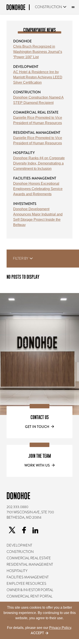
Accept (37, 632)
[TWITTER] (12, 530)
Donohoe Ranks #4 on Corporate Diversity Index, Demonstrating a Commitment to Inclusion (39, 163)
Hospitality (24, 152)
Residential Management (36, 132)
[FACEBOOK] (24, 530)
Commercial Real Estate (35, 112)
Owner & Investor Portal (30, 590)
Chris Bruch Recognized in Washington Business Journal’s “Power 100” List (37, 52)
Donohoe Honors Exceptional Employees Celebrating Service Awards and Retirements (38, 189)
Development (25, 66)
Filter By (21, 258)
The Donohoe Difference (72, 7)
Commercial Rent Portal (29, 596)
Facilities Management (34, 178)
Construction (48, 7)
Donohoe (22, 41)
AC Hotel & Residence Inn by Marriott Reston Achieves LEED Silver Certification (37, 77)
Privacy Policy (60, 628)
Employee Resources (26, 583)
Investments (24, 203)
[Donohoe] (18, 8)
